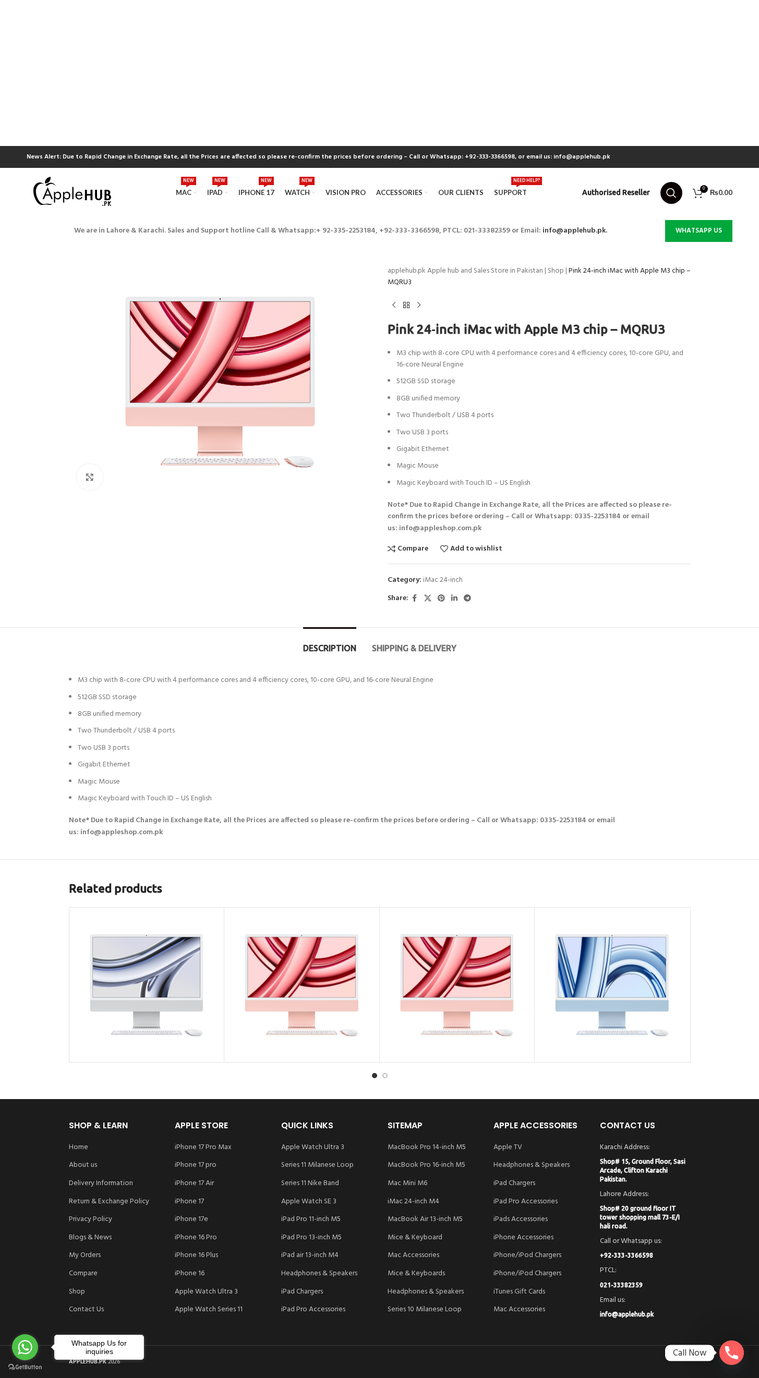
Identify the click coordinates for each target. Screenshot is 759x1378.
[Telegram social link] (467, 598)
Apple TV (507, 1147)
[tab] (329, 643)
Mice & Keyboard (415, 1238)
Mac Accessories (413, 1255)
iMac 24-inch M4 (413, 1202)
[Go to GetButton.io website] (25, 1367)
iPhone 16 (189, 1274)
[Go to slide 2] (385, 1075)
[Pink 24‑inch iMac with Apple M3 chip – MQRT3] (301, 985)
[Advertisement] (313, 73)
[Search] (671, 192)
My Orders (85, 1255)
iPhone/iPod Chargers (527, 1255)
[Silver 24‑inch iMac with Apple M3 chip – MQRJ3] (146, 985)
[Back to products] (406, 305)
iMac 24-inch (443, 580)
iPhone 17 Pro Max (203, 1147)
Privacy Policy (90, 1219)
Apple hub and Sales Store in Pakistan (485, 271)
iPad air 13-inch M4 (310, 1255)
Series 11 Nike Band (310, 1183)
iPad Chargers (302, 1292)
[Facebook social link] (414, 598)
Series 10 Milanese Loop (425, 1309)
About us (83, 1165)
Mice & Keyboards (416, 1274)
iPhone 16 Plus (196, 1255)
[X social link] (428, 598)
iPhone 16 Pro (196, 1238)
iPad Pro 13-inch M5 (311, 1238)
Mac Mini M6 (407, 1183)
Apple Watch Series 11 (209, 1309)
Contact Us (86, 1309)
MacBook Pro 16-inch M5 (426, 1165)
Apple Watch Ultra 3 (206, 1292)
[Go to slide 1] (374, 1075)
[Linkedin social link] (454, 598)
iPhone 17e (191, 1219)
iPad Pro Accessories (313, 1309)
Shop (556, 271)
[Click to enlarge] (90, 477)
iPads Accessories (520, 1219)
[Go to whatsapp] (25, 1347)
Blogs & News (90, 1238)
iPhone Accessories (523, 1238)
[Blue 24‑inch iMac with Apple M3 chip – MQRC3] (612, 985)
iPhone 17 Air (194, 1183)
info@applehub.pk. (575, 231)
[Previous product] (394, 305)
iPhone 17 (189, 1202)
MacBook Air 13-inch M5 (425, 1219)
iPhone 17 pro (195, 1165)
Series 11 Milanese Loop (317, 1165)
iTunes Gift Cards (519, 1292)
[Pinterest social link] (441, 598)
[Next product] (419, 305)
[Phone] (731, 1352)
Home (78, 1147)
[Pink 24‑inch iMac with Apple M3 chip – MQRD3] (457, 985)
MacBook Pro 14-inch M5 (427, 1147)
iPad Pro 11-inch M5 (311, 1219)
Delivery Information (101, 1183)
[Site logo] (74, 193)
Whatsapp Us (699, 230)
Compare (83, 1274)
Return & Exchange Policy (109, 1202)
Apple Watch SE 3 (308, 1202)
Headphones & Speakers (319, 1274)
